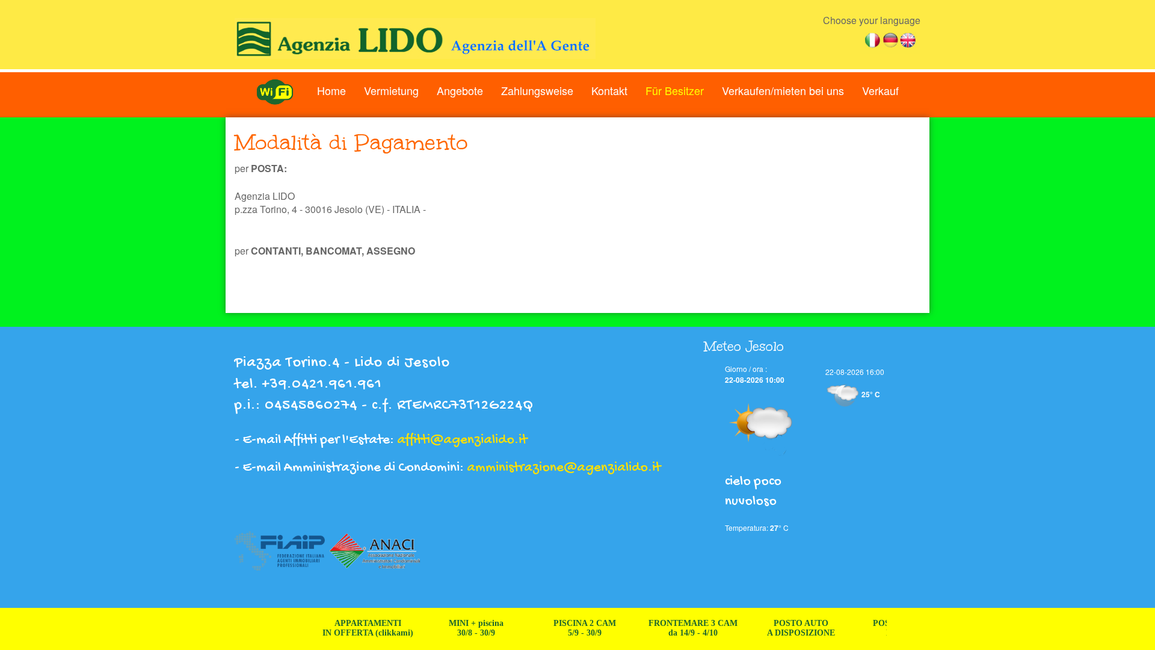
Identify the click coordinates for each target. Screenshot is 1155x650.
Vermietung (391, 90)
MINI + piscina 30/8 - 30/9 (461, 628)
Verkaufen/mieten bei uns (783, 90)
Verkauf (880, 90)
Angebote (460, 90)
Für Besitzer (674, 90)
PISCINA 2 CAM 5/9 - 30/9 (569, 628)
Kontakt (609, 90)
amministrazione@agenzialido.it (564, 468)
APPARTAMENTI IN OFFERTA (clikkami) (352, 628)
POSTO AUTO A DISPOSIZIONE (786, 628)
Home (331, 90)
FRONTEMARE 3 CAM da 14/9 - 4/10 (677, 628)
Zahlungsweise (537, 90)
